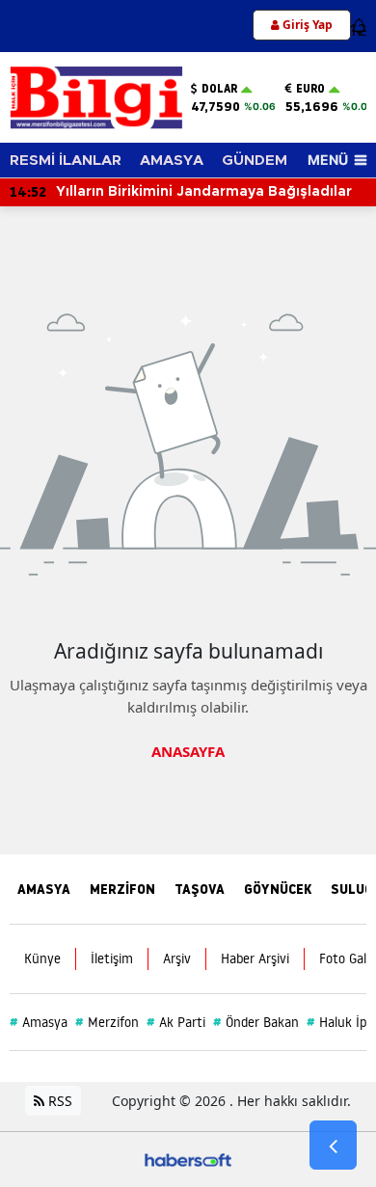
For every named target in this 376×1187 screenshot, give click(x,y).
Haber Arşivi (255, 958)
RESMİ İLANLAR (65, 160)
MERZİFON (122, 889)
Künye (42, 958)
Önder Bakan (256, 1022)
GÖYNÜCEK (277, 889)
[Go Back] (333, 1145)
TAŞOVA (200, 889)
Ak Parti (176, 1022)
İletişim (112, 958)
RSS (58, 1101)
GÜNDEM (254, 160)
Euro (310, 88)
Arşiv (177, 958)
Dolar (219, 88)
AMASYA (171, 160)
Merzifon (107, 1022)
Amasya (38, 1022)
